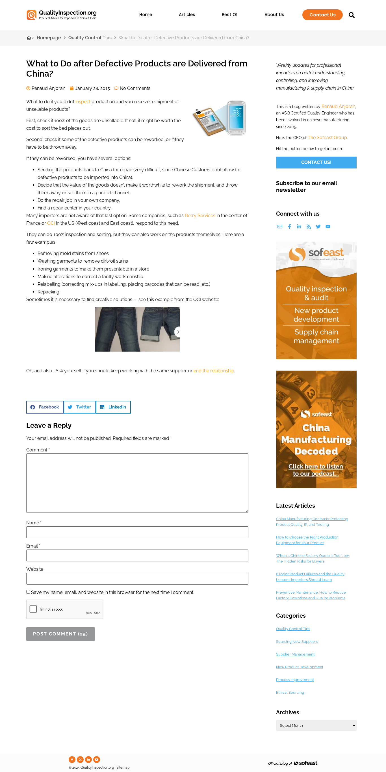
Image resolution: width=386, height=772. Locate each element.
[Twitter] (318, 226)
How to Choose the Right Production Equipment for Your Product (307, 540)
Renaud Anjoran (338, 106)
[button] (45, 407)
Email (33, 546)
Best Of (230, 15)
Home (145, 15)
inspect (82, 101)
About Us (274, 15)
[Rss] (309, 226)
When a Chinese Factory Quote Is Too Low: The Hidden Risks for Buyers (313, 558)
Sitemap (122, 767)
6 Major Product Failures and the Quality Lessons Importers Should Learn (310, 577)
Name (34, 523)
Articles (187, 15)
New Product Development (299, 667)
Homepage (49, 37)
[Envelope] (280, 226)
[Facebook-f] (289, 226)
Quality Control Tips (90, 37)
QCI (51, 223)
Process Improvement (295, 680)
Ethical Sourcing (290, 692)
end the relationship (214, 370)
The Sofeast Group (327, 137)
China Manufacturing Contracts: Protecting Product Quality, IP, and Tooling (312, 522)
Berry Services (200, 215)
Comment (38, 450)
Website (34, 569)
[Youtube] (328, 226)
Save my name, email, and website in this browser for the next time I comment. (112, 592)
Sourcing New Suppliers (297, 641)
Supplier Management (295, 654)
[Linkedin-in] (299, 226)
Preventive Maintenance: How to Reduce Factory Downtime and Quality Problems (311, 595)
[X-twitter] (80, 759)
